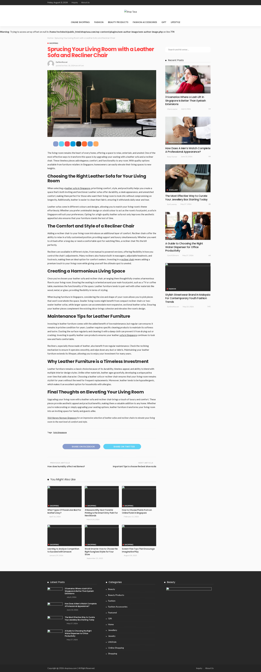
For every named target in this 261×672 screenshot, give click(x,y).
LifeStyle (175, 22)
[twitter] (204, 2)
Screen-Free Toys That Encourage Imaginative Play (138, 550)
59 (209, 109)
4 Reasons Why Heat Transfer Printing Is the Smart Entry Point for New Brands (101, 513)
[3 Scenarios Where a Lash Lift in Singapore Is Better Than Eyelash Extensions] (188, 79)
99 (209, 156)
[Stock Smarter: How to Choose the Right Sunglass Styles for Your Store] (102, 535)
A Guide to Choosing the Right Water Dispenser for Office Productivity (184, 247)
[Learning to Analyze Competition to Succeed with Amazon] (64, 535)
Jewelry (111, 636)
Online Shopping (80, 22)
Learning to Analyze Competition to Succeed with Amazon (63, 550)
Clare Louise (172, 109)
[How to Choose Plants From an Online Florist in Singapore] (139, 496)
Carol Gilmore (173, 255)
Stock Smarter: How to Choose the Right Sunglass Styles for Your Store (101, 551)
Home (50, 38)
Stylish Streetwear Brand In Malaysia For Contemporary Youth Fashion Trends (187, 298)
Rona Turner (172, 157)
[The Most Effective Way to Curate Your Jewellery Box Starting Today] (188, 178)
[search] (189, 22)
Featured (112, 612)
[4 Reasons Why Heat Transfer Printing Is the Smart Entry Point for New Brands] (102, 496)
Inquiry (75, 2)
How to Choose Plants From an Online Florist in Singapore (137, 511)
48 (209, 204)
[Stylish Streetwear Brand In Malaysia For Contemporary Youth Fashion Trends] (188, 277)
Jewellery (173, 190)
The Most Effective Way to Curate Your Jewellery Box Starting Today (186, 197)
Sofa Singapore (60, 432)
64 (209, 255)
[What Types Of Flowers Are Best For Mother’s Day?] (64, 496)
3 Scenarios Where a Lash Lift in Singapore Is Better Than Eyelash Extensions (185, 100)
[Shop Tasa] (130, 12)
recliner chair (127, 259)
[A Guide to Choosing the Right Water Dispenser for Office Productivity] (188, 226)
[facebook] (200, 2)
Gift (163, 22)
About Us (85, 2)
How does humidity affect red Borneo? (66, 466)
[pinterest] (208, 2)
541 (209, 306)
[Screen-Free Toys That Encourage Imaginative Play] (139, 535)
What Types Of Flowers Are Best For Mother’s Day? (64, 511)
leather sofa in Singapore (77, 188)
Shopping (53, 43)
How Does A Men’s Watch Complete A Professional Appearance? (187, 150)
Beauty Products (118, 22)
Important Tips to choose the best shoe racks (134, 466)
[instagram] (212, 2)
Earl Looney (172, 204)
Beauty (172, 91)
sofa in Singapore (128, 335)
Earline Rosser (62, 62)
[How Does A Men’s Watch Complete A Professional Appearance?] (188, 131)
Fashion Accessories (145, 22)
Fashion (98, 22)
